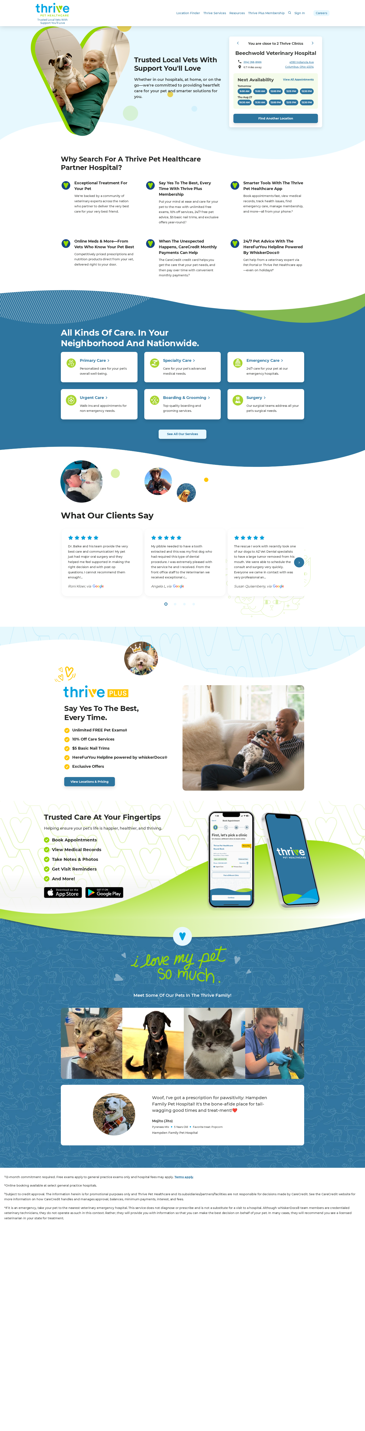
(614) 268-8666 (252, 62)
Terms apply (183, 1177)
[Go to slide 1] (166, 604)
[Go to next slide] (299, 562)
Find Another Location (275, 118)
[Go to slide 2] (175, 604)
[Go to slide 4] (193, 604)
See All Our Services (182, 434)
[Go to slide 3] (184, 604)
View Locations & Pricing (90, 782)
